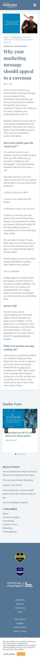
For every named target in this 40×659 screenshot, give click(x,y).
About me (20, 600)
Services (20, 604)
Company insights (11, 517)
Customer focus (10, 524)
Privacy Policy (20, 631)
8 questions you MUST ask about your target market (18, 434)
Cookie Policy (20, 627)
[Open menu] (34, 5)
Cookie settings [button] (9, 654)
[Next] (34, 430)
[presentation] (20, 418)
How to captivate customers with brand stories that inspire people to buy (19, 494)
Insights (20, 623)
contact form (24, 367)
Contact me (20, 608)
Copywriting (8, 521)
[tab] (15, 454)
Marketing (8, 46)
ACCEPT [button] (21, 654)
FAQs (20, 612)
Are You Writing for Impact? (15, 502)
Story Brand (20, 619)
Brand (5, 513)
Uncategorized (20, 46)
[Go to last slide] (6, 430)
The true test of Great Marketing (18, 480)
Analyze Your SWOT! (12, 485)
